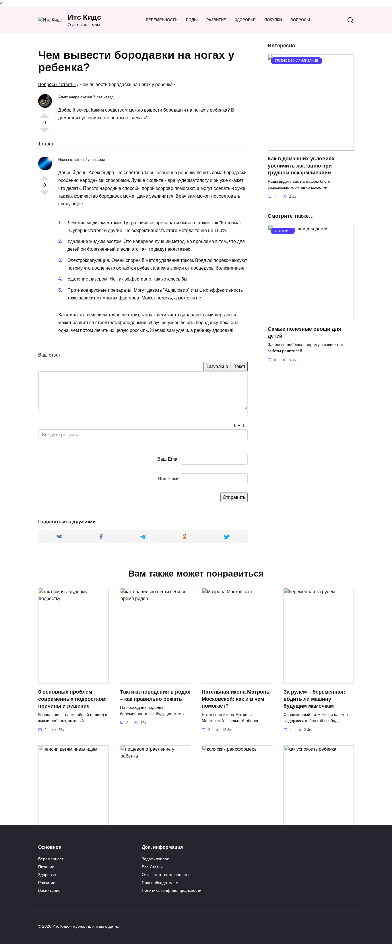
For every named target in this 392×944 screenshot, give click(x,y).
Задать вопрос (155, 859)
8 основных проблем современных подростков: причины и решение (72, 699)
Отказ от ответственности (166, 874)
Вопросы (300, 20)
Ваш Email (168, 459)
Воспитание (49, 890)
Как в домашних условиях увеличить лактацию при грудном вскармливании (301, 166)
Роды (192, 20)
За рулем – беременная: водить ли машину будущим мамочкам (314, 699)
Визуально (216, 366)
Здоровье (245, 20)
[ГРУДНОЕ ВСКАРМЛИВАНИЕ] (311, 147)
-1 (44, 132)
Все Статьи (152, 867)
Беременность (161, 20)
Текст (239, 366)
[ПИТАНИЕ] (311, 317)
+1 (44, 113)
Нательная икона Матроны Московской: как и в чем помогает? (236, 699)
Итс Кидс (84, 17)
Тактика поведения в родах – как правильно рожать (155, 695)
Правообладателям (160, 882)
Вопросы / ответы (57, 84)
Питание (46, 867)
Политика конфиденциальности (171, 890)
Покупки (273, 20)
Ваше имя (169, 478)
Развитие (216, 20)
